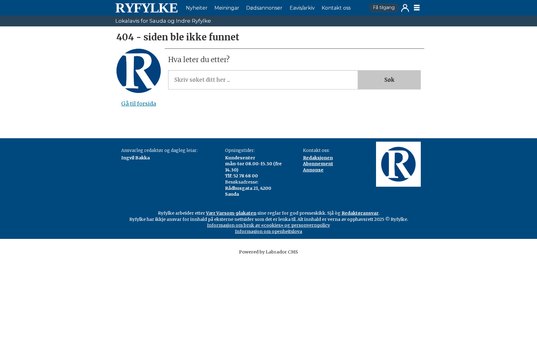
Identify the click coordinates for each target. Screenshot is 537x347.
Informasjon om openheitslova (268, 231)
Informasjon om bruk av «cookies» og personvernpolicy (268, 225)
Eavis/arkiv (302, 8)
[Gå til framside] (146, 8)
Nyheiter (197, 8)
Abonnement (318, 164)
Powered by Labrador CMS (268, 252)
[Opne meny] (416, 8)
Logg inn (405, 8)
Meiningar (226, 8)
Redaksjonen (318, 158)
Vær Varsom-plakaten (231, 213)
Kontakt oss (336, 8)
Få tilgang (384, 7)
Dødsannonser (264, 8)
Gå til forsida (138, 103)
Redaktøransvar (360, 213)
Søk (389, 79)
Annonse (313, 170)
